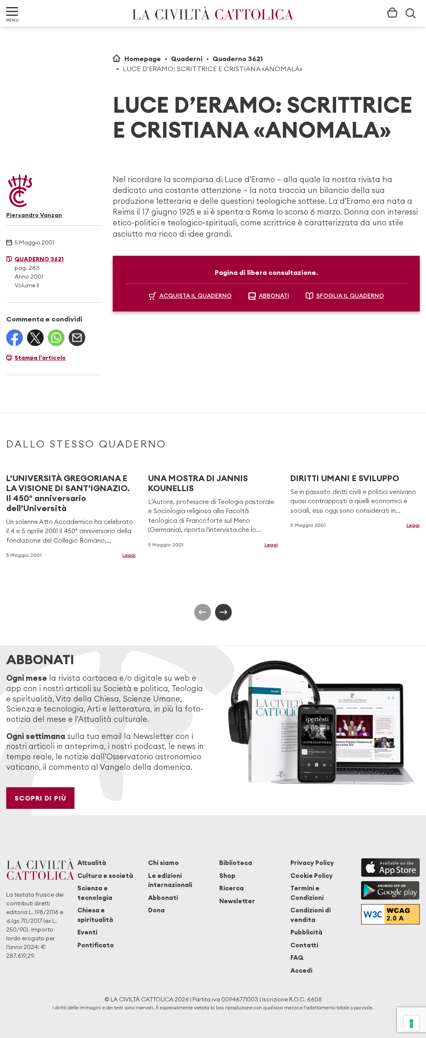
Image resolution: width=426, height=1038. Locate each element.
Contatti (304, 945)
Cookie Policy (311, 876)
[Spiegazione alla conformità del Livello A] (390, 914)
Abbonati (163, 898)
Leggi (129, 555)
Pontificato (95, 945)
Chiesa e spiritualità (95, 914)
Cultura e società (105, 876)
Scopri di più (41, 798)
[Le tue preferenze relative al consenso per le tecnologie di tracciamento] (411, 1023)
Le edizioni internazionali (170, 880)
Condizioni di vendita (310, 914)
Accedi (301, 970)
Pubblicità (306, 932)
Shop (227, 876)
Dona (156, 910)
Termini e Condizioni (307, 892)
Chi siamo (163, 863)
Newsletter (237, 901)
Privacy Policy (312, 863)
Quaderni (187, 58)
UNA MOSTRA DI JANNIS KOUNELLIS (198, 483)
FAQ (296, 957)
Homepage (142, 58)
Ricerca (231, 888)
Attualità (91, 863)
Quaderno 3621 (238, 58)
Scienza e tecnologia (94, 892)
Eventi (87, 932)
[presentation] (202, 612)
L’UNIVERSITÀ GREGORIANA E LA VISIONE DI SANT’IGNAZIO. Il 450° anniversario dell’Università (68, 493)
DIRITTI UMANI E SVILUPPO (344, 478)
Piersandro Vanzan (34, 215)
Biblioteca (235, 863)
